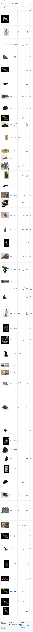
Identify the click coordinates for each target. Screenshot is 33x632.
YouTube (21, 625)
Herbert (19, 525)
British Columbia (27, 137)
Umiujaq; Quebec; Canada (27, 579)
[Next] (31, 8)
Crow (18, 578)
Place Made (27, 10)
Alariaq (19, 494)
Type (22, 10)
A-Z (27, 624)
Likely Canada (27, 57)
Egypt (26, 372)
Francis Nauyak (19, 441)
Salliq (26, 214)
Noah (18, 69)
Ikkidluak (19, 31)
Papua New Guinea (27, 158)
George (19, 166)
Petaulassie (19, 108)
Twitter (21, 624)
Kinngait (27, 107)
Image (5, 10)
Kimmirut (27, 31)
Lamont (19, 535)
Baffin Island (27, 242)
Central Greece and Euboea (27, 289)
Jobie (20, 578)
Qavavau (19, 243)
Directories (28, 625)
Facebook (21, 623)
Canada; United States (27, 176)
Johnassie (19, 96)
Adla (20, 610)
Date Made (30, 10)
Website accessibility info (13, 623)
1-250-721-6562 (3, 628)
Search (27, 623)
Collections (11, 10)
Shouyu (19, 430)
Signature (19, 269)
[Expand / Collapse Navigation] (1, 1)
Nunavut (27, 96)
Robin (18, 151)
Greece (27, 290)
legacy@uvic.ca (3, 627)
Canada (27, 32)
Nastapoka (19, 83)
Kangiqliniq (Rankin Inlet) (27, 313)
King (18, 601)
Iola (18, 32)
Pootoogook (19, 429)
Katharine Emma (19, 138)
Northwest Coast (27, 173)
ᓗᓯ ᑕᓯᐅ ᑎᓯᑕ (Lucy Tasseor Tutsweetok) (19, 407)
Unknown (19, 256)
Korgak (19, 610)
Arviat (26, 406)
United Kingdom (27, 125)
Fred (18, 215)
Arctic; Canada (27, 44)
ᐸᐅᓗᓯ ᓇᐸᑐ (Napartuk (19, 383)
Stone (11, 18)
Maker (19, 10)
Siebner (19, 524)
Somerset (27, 123)
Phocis (27, 287)
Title (15, 10)
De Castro (19, 281)
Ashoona (19, 242)
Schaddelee (19, 353)
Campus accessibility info (13, 624)
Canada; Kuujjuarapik (27, 564)
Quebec (27, 83)
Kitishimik (19, 563)
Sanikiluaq (27, 95)
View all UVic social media (22, 627)
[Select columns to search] (2, 3)
